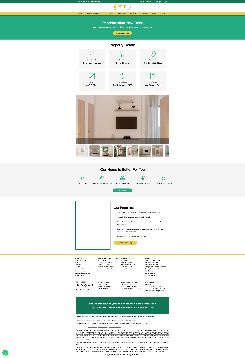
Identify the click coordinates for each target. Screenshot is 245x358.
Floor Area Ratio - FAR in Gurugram (121, 334)
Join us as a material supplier (155, 289)
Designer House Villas (125, 316)
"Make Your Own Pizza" (128, 265)
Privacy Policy (79, 275)
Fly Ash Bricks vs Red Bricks (108, 349)
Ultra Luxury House (129, 320)
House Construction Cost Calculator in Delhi (134, 330)
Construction (111, 342)
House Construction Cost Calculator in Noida (130, 332)
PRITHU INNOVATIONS (127, 258)
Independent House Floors (110, 316)
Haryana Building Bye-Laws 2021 (113, 348)
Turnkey (147, 342)
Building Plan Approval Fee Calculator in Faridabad (107, 337)
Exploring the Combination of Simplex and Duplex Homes (104, 351)
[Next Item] (166, 120)
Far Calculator (88, 334)
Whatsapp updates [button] (104, 286)
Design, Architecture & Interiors (125, 342)
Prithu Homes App (126, 262)
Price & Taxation (139, 342)
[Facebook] (81, 285)
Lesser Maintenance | (109, 323)
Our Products (150, 316)
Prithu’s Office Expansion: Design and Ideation (148, 349)
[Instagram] (85, 285)
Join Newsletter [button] (103, 289)
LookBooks (124, 260)
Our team (78, 262)
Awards (78, 267)
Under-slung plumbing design (125, 349)
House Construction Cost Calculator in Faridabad (100, 332)
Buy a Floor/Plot (154, 342)
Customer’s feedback (82, 269)
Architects (78, 265)
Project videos (80, 271)
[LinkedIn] (93, 285)
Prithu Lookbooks (92, 327)
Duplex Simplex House (117, 320)
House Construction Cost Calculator (109, 330)
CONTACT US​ (149, 282)
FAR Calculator (126, 284)
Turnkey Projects (86, 316)
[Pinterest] (77, 285)
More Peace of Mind (133, 323)
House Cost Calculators (91, 330)
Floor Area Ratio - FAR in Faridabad (143, 334)
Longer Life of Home (121, 323)
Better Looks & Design (96, 323)
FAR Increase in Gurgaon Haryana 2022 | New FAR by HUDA (141, 348)
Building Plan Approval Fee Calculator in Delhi (139, 335)
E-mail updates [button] (103, 284)
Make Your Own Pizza (115, 327)
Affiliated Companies (82, 273)
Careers (148, 284)
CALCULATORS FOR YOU (129, 282)
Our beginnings (80, 260)
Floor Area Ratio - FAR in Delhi (101, 334)
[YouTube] (89, 285)
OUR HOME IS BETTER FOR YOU (108, 258)
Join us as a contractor (153, 286)
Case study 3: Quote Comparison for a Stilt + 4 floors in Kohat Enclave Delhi (143, 351)
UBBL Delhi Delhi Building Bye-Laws (92, 348)
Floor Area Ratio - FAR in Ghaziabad (91, 335)
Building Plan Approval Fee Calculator (114, 335)
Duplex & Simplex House (139, 316)
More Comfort (143, 323)
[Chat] (5, 353)
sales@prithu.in (144, 307)
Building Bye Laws (92, 342)
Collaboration (102, 342)
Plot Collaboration (96, 316)
